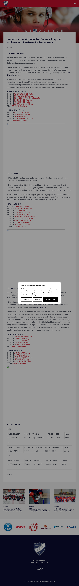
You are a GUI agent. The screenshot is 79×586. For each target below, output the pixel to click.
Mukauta (26, 299)
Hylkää (37, 299)
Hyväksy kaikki (50, 299)
